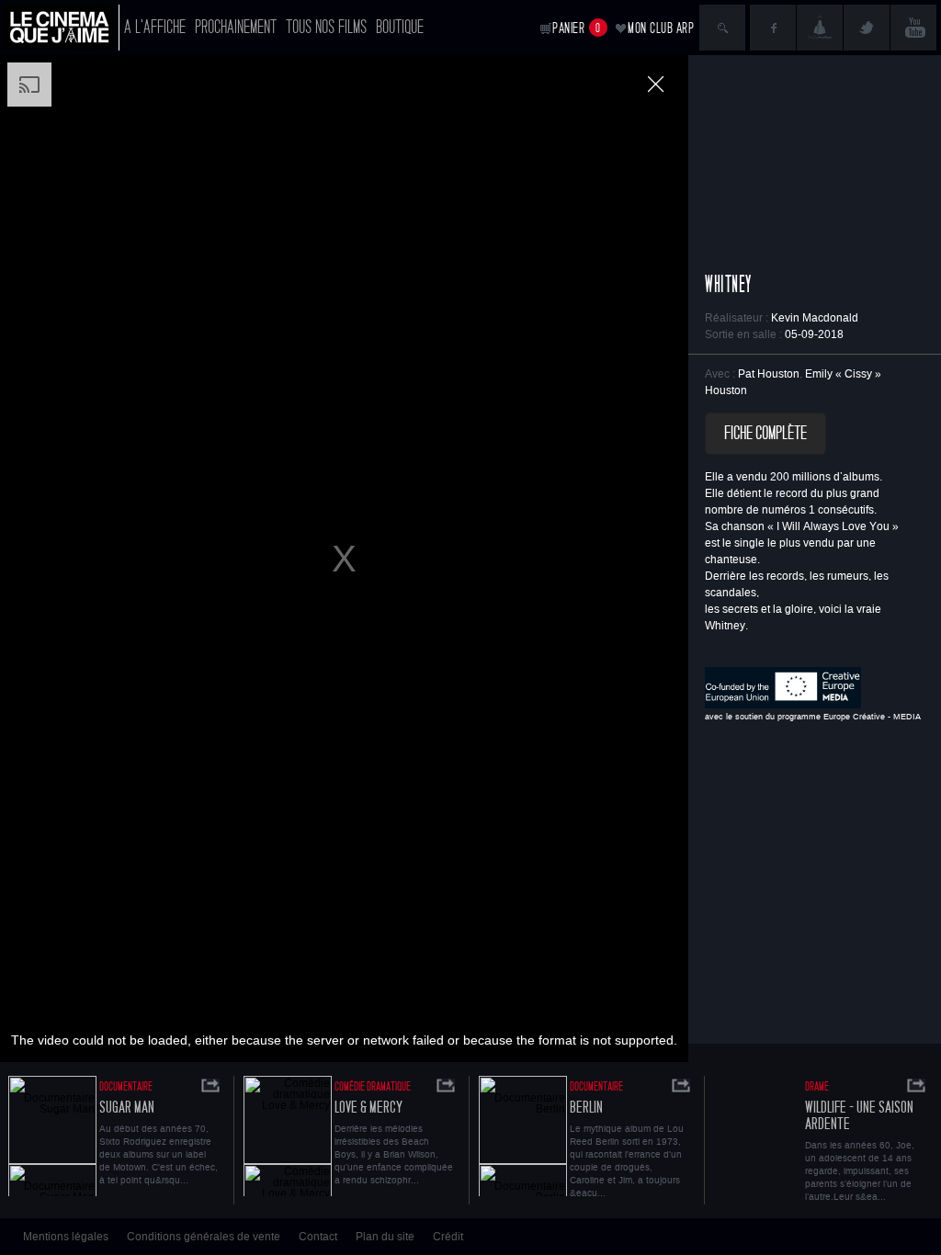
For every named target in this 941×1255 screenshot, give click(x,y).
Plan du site (385, 1236)
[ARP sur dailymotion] (820, 28)
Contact (318, 1236)
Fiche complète (765, 434)
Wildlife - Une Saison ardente (859, 1116)
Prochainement (236, 27)
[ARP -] (61, 28)
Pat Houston (768, 373)
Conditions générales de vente (203, 1236)
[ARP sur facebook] (773, 28)
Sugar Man (126, 1107)
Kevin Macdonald (814, 317)
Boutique (400, 27)
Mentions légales (65, 1236)
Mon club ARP (661, 28)
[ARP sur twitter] (867, 28)
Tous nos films (326, 27)
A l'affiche (155, 27)
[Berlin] (523, 1136)
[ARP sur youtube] (913, 28)
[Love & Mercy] (288, 1136)
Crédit (448, 1236)
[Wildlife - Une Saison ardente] (758, 1136)
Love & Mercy (368, 1107)
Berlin (586, 1107)
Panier (576, 28)
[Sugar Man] (52, 1136)
